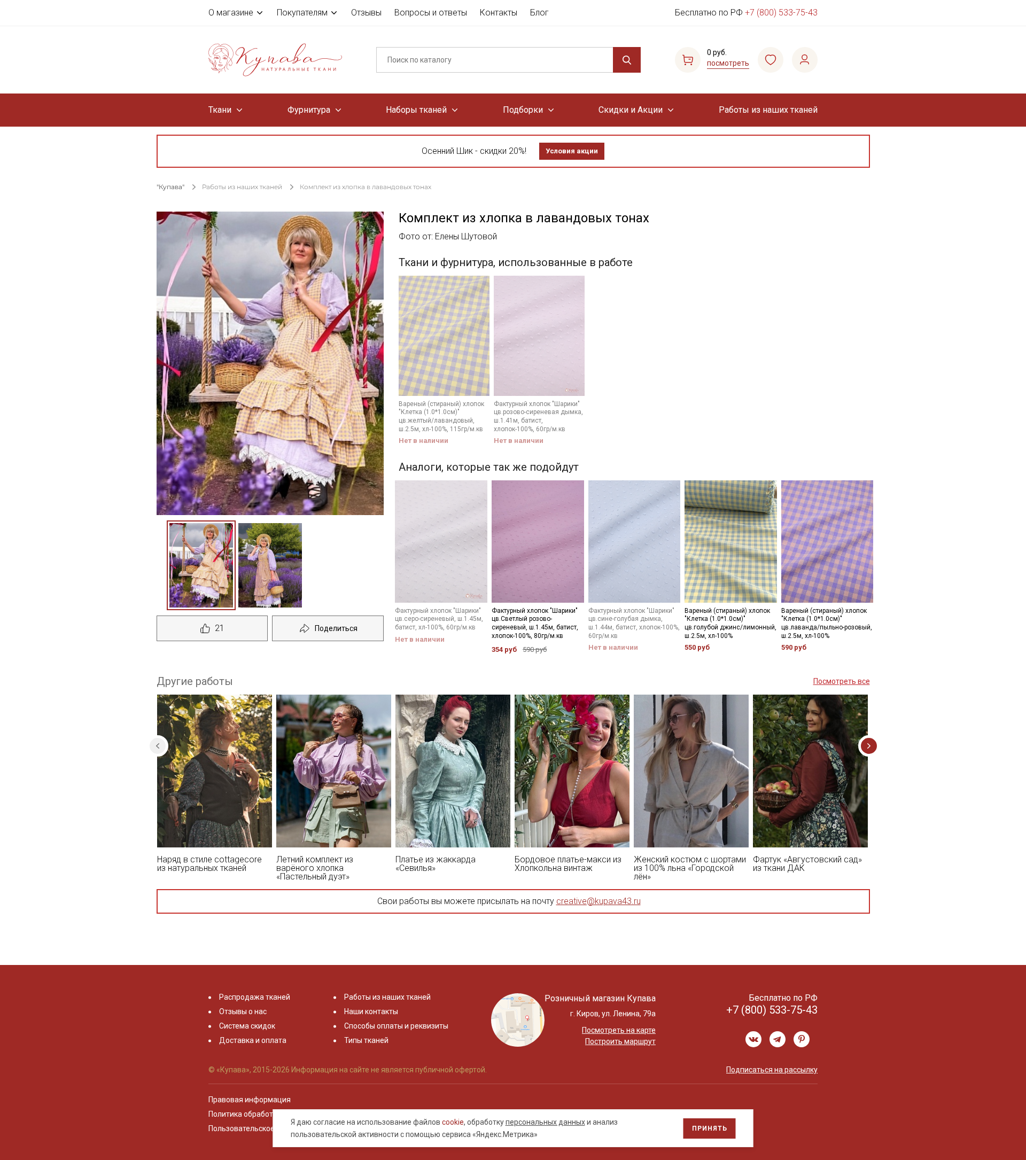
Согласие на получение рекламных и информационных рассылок (492, 687)
